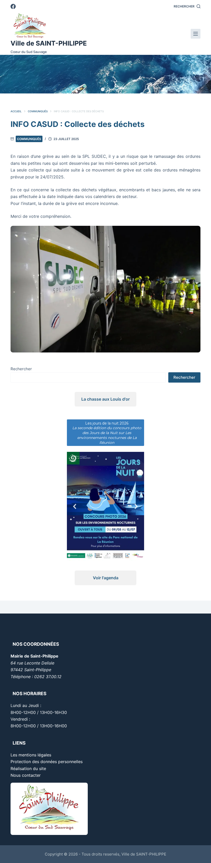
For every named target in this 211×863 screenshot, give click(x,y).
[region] (105, 74)
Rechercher (21, 368)
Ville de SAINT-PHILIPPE (49, 43)
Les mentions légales (31, 754)
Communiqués (29, 139)
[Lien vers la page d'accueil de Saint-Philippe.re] (49, 26)
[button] (102, 89)
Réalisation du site (28, 768)
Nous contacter (26, 775)
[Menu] (195, 34)
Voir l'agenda (105, 577)
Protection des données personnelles (47, 761)
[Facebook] (13, 6)
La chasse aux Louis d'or (105, 399)
